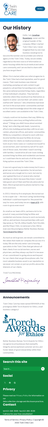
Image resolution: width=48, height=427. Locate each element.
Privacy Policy (22, 395)
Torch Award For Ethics (13, 231)
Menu (40, 9)
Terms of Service (11, 419)
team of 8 (35, 202)
